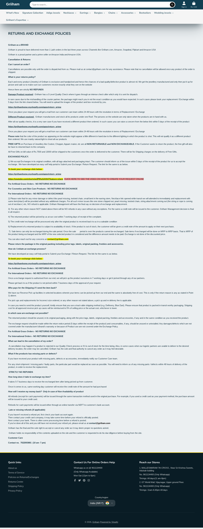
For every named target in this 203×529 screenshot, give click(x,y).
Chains (111, 12)
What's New (12, 12)
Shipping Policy (16, 486)
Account (184, 5)
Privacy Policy (15, 490)
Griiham (96, 522)
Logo (12, 4)
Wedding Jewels (162, 12)
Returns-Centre (15, 481)
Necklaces (68, 12)
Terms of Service (16, 472)
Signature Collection (32, 12)
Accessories (127, 12)
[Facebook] (75, 480)
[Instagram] (88, 480)
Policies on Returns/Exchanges (23, 477)
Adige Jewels (53, 12)
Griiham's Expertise (16, 20)
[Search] (172, 4)
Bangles (98, 12)
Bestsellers (145, 12)
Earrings (84, 12)
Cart (194, 5)
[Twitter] (79, 480)
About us (12, 468)
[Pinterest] (84, 480)
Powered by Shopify (109, 522)
